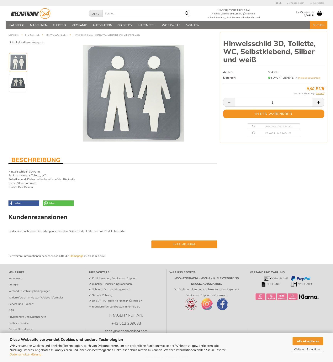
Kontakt (13, 284)
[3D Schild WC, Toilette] (133, 93)
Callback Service (18, 323)
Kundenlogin (296, 2)
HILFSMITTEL (147, 25)
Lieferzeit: (229, 77)
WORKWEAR (171, 25)
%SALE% (192, 25)
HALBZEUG (16, 25)
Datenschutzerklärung (25, 354)
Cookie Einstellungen (21, 329)
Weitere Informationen (308, 349)
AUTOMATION (102, 25)
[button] (23, 203)
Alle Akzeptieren (308, 341)
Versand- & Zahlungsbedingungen (29, 291)
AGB (11, 310)
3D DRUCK (125, 25)
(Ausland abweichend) (309, 77)
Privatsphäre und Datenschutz (27, 316)
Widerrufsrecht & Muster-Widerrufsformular (35, 297)
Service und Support (21, 304)
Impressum (15, 278)
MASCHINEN (38, 25)
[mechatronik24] (45, 13)
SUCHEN (319, 25)
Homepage (76, 256)
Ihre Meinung (184, 244)
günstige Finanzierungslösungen (112, 284)
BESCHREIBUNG (36, 159)
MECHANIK (79, 25)
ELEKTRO (59, 25)
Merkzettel (318, 2)
